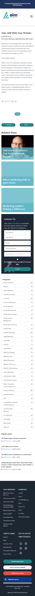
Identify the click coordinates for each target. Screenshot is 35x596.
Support (5, 537)
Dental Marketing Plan (10, 310)
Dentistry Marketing (9, 39)
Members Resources (10, 364)
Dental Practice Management (8, 319)
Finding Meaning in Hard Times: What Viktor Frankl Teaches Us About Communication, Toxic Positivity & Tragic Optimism (17, 465)
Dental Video (7, 328)
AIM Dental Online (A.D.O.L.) (8, 494)
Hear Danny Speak (23, 517)
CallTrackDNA (7, 514)
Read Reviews (7, 547)
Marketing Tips (8, 356)
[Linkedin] (20, 553)
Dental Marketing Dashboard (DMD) (8, 506)
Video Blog (7, 419)
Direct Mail (7, 340)
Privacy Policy (7, 554)
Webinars (6, 427)
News (20, 510)
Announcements (8, 282)
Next (26, 125)
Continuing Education (10, 302)
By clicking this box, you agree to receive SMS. (17, 263)
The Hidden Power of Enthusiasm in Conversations (16, 454)
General (6, 344)
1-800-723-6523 (24, 537)
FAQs (4, 540)
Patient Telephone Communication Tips (9, 385)
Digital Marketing (20, 39)
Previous (9, 125)
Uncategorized (8, 415)
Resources (21, 506)
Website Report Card (9, 510)
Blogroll (6, 286)
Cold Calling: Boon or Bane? (9, 446)
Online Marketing (9, 372)
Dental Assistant (8, 306)
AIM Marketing (7, 36)
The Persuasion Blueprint (8, 410)
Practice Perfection (9, 390)
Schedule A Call (7, 544)
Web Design (29, 39)
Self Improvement (9, 394)
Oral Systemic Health (10, 376)
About (20, 496)
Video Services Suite (9, 498)
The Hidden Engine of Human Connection (13, 438)
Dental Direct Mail (8, 502)
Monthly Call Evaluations (11, 368)
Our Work (21, 513)
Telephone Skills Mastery (8, 525)
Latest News (7, 348)
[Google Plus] (20, 548)
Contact (20, 493)
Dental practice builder (10, 314)
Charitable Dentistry (9, 294)
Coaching (6, 298)
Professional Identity (9, 520)
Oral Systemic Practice (10, 380)
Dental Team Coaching (10, 324)
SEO (5, 398)
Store (20, 503)
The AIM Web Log (23, 500)
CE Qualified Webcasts (9, 550)
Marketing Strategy (9, 352)
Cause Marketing (8, 290)
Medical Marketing (9, 360)
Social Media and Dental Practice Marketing (10, 404)
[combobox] (17, 579)
